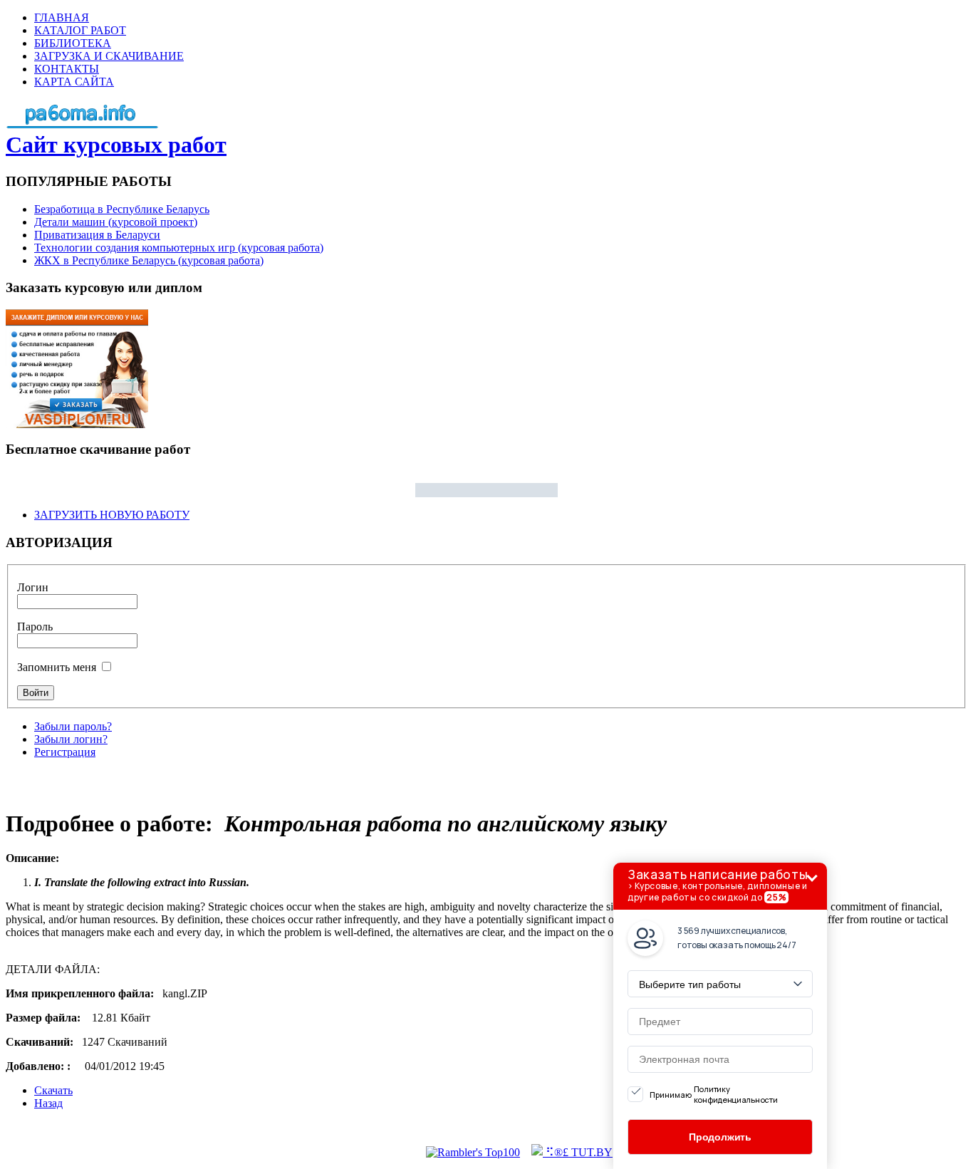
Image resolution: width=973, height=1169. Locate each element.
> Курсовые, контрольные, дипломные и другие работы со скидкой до (718, 884)
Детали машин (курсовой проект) (115, 222)
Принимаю (714, 1094)
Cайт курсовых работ (116, 144)
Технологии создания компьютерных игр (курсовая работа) (178, 247)
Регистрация (64, 752)
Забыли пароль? (73, 726)
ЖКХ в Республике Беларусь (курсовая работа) (149, 260)
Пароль (35, 626)
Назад (48, 1103)
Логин (32, 587)
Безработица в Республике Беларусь (121, 209)
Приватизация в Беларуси (97, 235)
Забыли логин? (71, 739)
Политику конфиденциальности (736, 1094)
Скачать (53, 1090)
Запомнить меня (56, 667)
